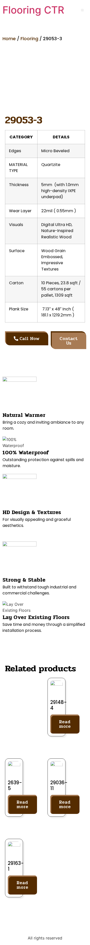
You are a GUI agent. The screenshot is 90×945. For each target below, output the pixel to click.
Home (9, 38)
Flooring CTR (33, 10)
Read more (65, 724)
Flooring (29, 38)
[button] (82, 10)
